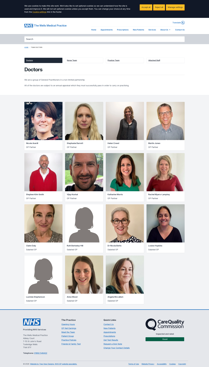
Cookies (172, 364)
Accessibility (162, 364)
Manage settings (175, 7)
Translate (176, 22)
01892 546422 (40, 353)
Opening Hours (68, 324)
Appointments (107, 30)
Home (93, 30)
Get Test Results (111, 340)
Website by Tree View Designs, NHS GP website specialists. (53, 364)
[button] (43, 60)
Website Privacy (148, 364)
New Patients (138, 30)
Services (152, 30)
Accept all (146, 7)
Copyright (182, 364)
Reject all (159, 7)
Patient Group (67, 336)
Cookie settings (39, 12)
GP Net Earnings (68, 328)
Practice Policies (68, 340)
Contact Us (180, 30)
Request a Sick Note (113, 344)
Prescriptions (123, 30)
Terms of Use (133, 364)
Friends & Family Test (71, 344)
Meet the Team (68, 332)
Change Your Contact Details (117, 348)
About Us (164, 30)
